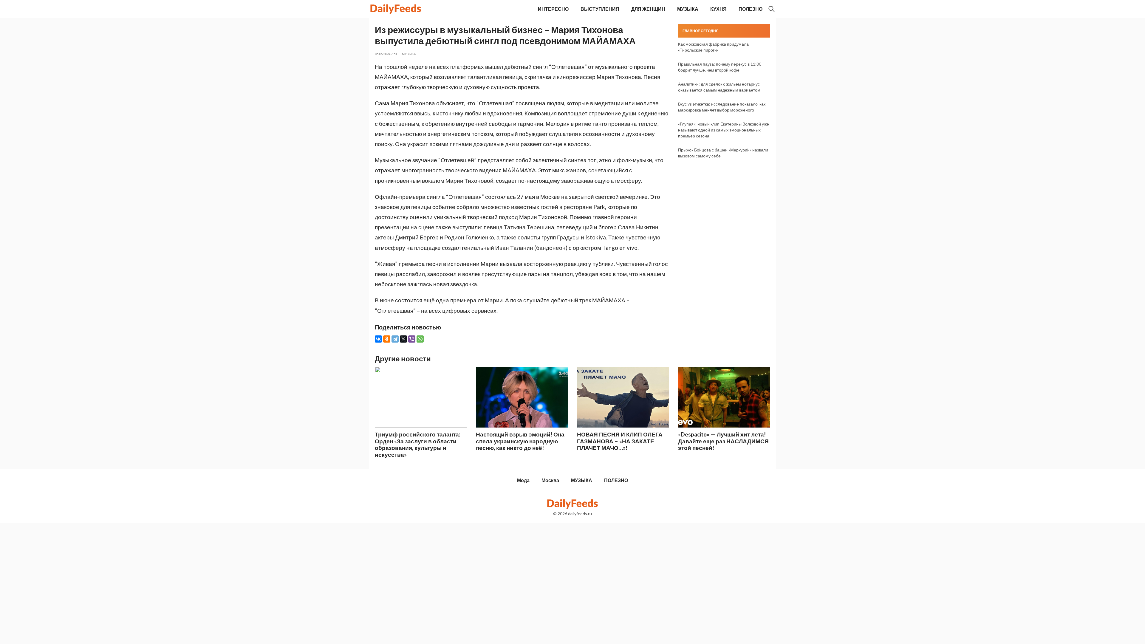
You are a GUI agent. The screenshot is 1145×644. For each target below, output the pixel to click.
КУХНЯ (718, 9)
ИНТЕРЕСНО (553, 9)
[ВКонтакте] (378, 339)
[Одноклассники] (386, 339)
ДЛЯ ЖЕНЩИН (648, 9)
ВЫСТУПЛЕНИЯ (600, 9)
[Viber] (411, 339)
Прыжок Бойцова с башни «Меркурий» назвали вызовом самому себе (723, 152)
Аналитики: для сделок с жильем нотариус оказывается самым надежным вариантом (719, 86)
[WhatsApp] (420, 339)
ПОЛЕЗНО (750, 9)
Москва (550, 480)
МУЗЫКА (687, 9)
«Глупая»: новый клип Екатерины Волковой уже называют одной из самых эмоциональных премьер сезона (723, 129)
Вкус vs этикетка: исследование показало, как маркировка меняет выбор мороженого (721, 106)
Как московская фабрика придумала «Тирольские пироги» (713, 46)
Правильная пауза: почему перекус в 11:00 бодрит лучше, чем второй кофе (719, 66)
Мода (523, 480)
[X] (403, 339)
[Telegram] (395, 339)
